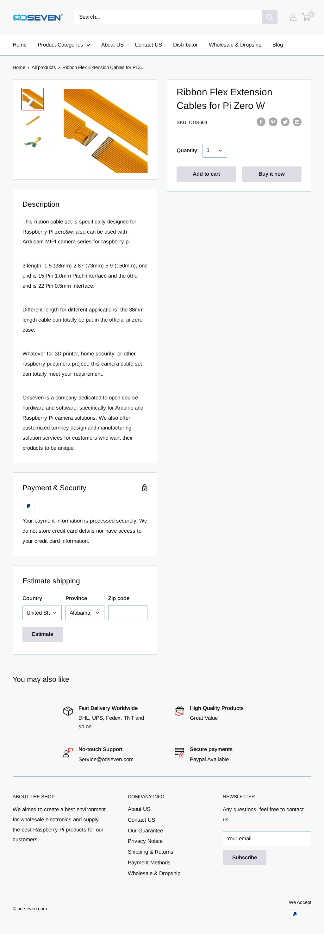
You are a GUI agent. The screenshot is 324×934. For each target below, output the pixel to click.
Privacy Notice (145, 841)
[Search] (269, 17)
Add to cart (206, 174)
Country (32, 598)
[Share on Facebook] (261, 122)
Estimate (42, 634)
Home (20, 45)
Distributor (185, 45)
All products (44, 67)
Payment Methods (149, 863)
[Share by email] (297, 122)
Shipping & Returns (150, 852)
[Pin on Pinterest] (273, 122)
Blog (277, 45)
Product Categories (60, 45)
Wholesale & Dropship (235, 45)
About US (112, 45)
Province (76, 598)
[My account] (293, 17)
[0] (306, 17)
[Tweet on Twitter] (285, 122)
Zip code (118, 598)
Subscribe (244, 858)
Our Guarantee (145, 831)
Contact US (148, 45)
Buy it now (272, 174)
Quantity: (188, 150)
